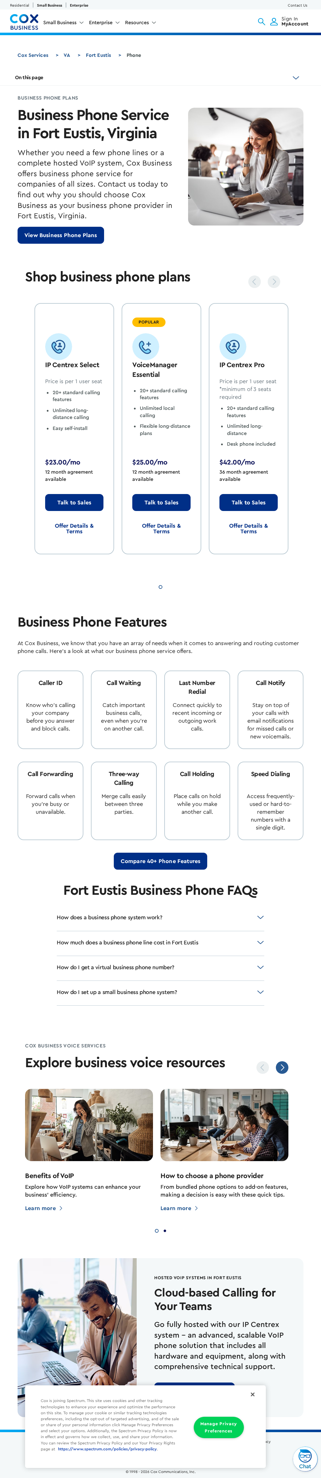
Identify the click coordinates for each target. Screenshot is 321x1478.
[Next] (274, 281)
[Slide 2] (165, 1230)
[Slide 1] (160, 586)
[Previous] (254, 281)
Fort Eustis (98, 55)
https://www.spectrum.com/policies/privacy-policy (107, 1449)
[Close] (253, 1394)
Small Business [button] (59, 22)
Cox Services (33, 55)
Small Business (49, 5)
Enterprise (79, 5)
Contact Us (297, 5)
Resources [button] (137, 22)
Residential (19, 5)
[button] (261, 21)
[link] (61, 235)
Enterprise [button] (101, 22)
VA (67, 55)
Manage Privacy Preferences (218, 1427)
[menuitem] (64, 24)
